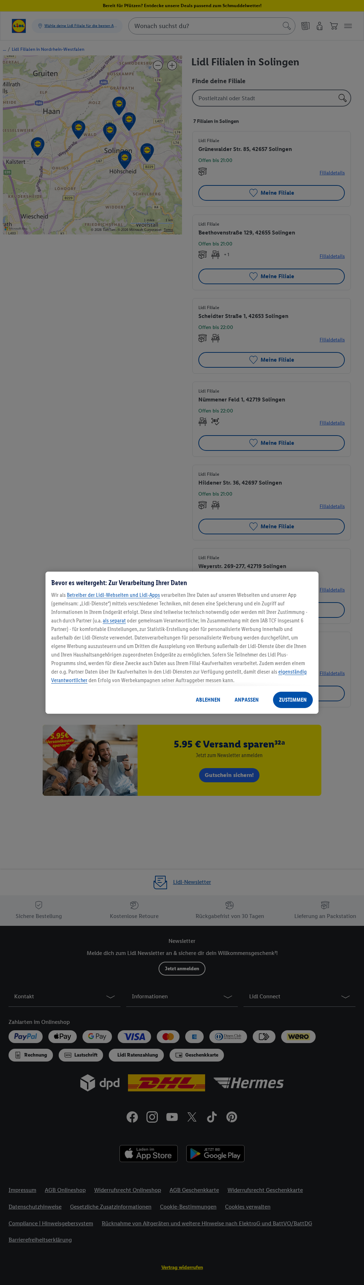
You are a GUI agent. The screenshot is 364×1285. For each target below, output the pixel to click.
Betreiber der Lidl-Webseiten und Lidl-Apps (113, 595)
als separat (114, 620)
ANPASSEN (247, 699)
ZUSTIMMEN (293, 699)
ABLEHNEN (208, 699)
